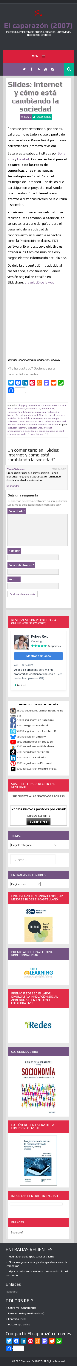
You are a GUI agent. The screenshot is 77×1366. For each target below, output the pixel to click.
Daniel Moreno (15, 469)
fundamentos (14, 412)
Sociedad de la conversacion (32, 418)
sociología (53, 418)
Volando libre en (31, 736)
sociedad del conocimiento (39, 431)
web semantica (20, 424)
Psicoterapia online (19, 1324)
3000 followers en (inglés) (36, 768)
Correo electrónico (21, 564)
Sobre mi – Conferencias (22, 1307)
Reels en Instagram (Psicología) (26, 1313)
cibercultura (34, 405)
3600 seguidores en (35, 746)
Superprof (17, 1232)
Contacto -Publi (17, 1318)
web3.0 (33, 424)
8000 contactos (31, 757)
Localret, (23, 159)
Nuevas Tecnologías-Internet (22, 415)
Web (11, 579)
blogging (22, 405)
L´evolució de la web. (39, 282)
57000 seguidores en (36, 731)
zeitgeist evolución (48, 424)
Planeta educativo (48, 415)
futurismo (28, 412)
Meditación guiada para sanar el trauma (31, 1256)
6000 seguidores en (32, 751)
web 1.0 (25, 434)
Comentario (16, 511)
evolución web (34, 427)
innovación (40, 412)
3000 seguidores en (34, 763)
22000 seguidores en (35, 719)
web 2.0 (34, 434)
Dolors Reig (44, 116)
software (12, 421)
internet (48, 427)
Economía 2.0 (33, 408)
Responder (13, 485)
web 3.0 (44, 434)
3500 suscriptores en (34, 741)
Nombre (14, 550)
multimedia (53, 412)
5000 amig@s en (32, 725)
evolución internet (16, 427)
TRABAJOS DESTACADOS (31, 421)
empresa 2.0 (48, 408)
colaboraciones (49, 405)
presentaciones (15, 431)
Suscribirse (38, 822)
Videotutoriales (53, 421)
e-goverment (18, 408)
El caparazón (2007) (38, 25)
